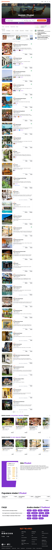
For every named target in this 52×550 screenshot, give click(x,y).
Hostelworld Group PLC (45, 533)
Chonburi (40, 510)
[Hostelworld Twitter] (4, 533)
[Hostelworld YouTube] (8, 533)
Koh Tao (47, 513)
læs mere (19, 41)
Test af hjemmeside (28, 548)
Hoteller (23, 535)
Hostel (14, 43)
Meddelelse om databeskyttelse (6, 548)
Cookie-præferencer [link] (39, 548)
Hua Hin (34, 510)
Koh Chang (41, 513)
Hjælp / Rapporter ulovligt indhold (25, 544)
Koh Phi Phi (35, 518)
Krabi (29, 513)
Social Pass (33, 533)
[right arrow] (49, 415)
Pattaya (29, 518)
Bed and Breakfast (24, 537)
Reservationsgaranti (34, 537)
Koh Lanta (41, 518)
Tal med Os (23, 541)
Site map (34, 548)
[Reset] (22, 20)
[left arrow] (47, 415)
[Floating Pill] (12, 412)
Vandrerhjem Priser (34, 539)
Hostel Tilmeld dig (44, 541)
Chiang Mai (46, 510)
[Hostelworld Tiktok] (12, 533)
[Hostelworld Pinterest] (10, 533)
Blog (32, 535)
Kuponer (18, 548)
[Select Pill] (47, 1)
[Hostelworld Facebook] (2, 533)
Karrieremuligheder (44, 537)
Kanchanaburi (34, 513)
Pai (39, 515)
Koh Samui (35, 515)
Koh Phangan (45, 515)
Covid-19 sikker (18, 65)
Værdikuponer (23, 548)
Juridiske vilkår (14, 548)
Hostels (23, 533)
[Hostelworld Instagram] (6, 533)
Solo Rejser (33, 541)
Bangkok (29, 510)
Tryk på (43, 535)
